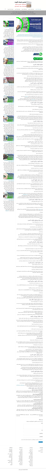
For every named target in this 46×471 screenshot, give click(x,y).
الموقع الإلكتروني (41, 436)
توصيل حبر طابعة (10, 462)
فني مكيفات (26, 96)
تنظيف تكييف (26, 34)
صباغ (11, 459)
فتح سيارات (31, 460)
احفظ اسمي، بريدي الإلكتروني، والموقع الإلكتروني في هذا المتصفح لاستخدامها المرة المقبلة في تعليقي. (31, 439)
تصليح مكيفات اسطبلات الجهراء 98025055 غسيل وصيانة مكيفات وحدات (9, 65)
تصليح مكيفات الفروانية (10, 9)
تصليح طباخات (20, 459)
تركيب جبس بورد (20, 461)
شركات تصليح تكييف (39, 35)
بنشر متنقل (31, 451)
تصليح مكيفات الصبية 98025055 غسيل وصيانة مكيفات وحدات (9, 123)
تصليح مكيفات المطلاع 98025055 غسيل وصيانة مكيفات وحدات (9, 142)
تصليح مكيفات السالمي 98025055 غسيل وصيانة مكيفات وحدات (8, 84)
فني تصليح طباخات (25, 194)
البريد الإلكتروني (41, 433)
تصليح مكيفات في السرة (34, 34)
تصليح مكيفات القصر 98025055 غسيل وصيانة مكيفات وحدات (9, 199)
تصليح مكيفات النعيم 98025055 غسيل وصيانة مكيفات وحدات (9, 180)
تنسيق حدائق (20, 463)
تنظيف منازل (20, 449)
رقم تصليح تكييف (23, 34)
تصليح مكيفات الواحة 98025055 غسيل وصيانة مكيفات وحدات (9, 161)
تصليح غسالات (10, 449)
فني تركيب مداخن (10, 453)
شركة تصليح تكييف (35, 35)
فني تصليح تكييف (21, 35)
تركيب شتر (31, 463)
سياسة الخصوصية (40, 450)
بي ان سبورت (31, 450)
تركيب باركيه (31, 462)
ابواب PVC (31, 465)
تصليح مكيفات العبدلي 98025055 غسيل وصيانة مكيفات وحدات (9, 103)
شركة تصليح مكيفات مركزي (30, 35)
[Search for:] (8, 18)
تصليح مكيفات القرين (17, 9)
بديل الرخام (21, 464)
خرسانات (21, 450)
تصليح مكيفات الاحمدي (31, 9)
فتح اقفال (31, 453)
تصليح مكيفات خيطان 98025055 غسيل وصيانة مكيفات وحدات (9, 46)
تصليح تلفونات (10, 451)
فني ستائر (21, 462)
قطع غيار (11, 464)
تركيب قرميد (10, 461)
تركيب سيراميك (31, 461)
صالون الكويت (20, 452)
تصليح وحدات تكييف (30, 34)
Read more (5, 57)
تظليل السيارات (20, 460)
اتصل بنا (42, 449)
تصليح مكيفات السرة (39, 34)
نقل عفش (31, 459)
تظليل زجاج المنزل (10, 460)
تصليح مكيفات (20, 469)
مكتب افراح (20, 451)
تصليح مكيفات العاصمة (38, 9)
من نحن (42, 452)
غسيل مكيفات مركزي (25, 35)
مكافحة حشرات (31, 452)
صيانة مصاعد (31, 464)
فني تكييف (40, 209)
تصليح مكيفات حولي (24, 9)
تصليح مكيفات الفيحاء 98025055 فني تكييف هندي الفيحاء (9, 28)
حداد (11, 452)
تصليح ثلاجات (10, 450)
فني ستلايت (31, 449)
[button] (21, 9)
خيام (11, 463)
